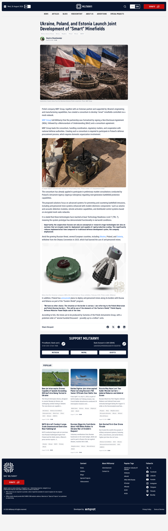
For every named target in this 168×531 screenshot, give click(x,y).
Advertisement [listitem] (106, 468)
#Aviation (45, 444)
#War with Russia (104, 416)
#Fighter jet (93, 408)
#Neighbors (64, 33)
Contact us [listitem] (105, 471)
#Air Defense (46, 410)
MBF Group (46, 120)
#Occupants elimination (105, 413)
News (46, 14)
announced (65, 298)
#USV (118, 444)
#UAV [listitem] (126, 490)
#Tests (62, 413)
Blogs (65, 14)
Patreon (55, 352)
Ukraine (103, 236)
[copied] (63, 344)
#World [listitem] (126, 476)
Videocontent (76, 14)
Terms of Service (159, 509)
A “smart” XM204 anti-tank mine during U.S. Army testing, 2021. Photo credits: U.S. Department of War (73, 188)
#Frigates (102, 410)
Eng (137, 6)
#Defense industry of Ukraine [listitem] (130, 468)
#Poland (70, 33)
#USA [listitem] (126, 493)
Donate (152, 6)
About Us (89, 14)
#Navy (107, 410)
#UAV (44, 416)
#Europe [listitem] (126, 483)
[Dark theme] (28, 6)
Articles (55, 14)
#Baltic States (74, 408)
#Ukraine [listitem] (127, 473)
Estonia (120, 236)
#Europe (87, 408)
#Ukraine (76, 33)
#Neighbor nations (115, 410)
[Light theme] (26, 6)
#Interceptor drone (47, 413)
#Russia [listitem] (126, 487)
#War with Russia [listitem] (129, 480)
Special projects (117, 14)
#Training (61, 444)
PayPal (84, 352)
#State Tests (56, 413)
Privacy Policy (147, 509)
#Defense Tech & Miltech (56, 410)
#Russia (114, 413)
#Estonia (58, 33)
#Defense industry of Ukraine (47, 33)
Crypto (113, 352)
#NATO (55, 444)
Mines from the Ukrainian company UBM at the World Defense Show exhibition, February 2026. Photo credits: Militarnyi (79, 295)
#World (77, 411)
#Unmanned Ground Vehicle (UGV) (108, 444)
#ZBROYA (82, 33)
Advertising (102, 14)
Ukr (132, 6)
